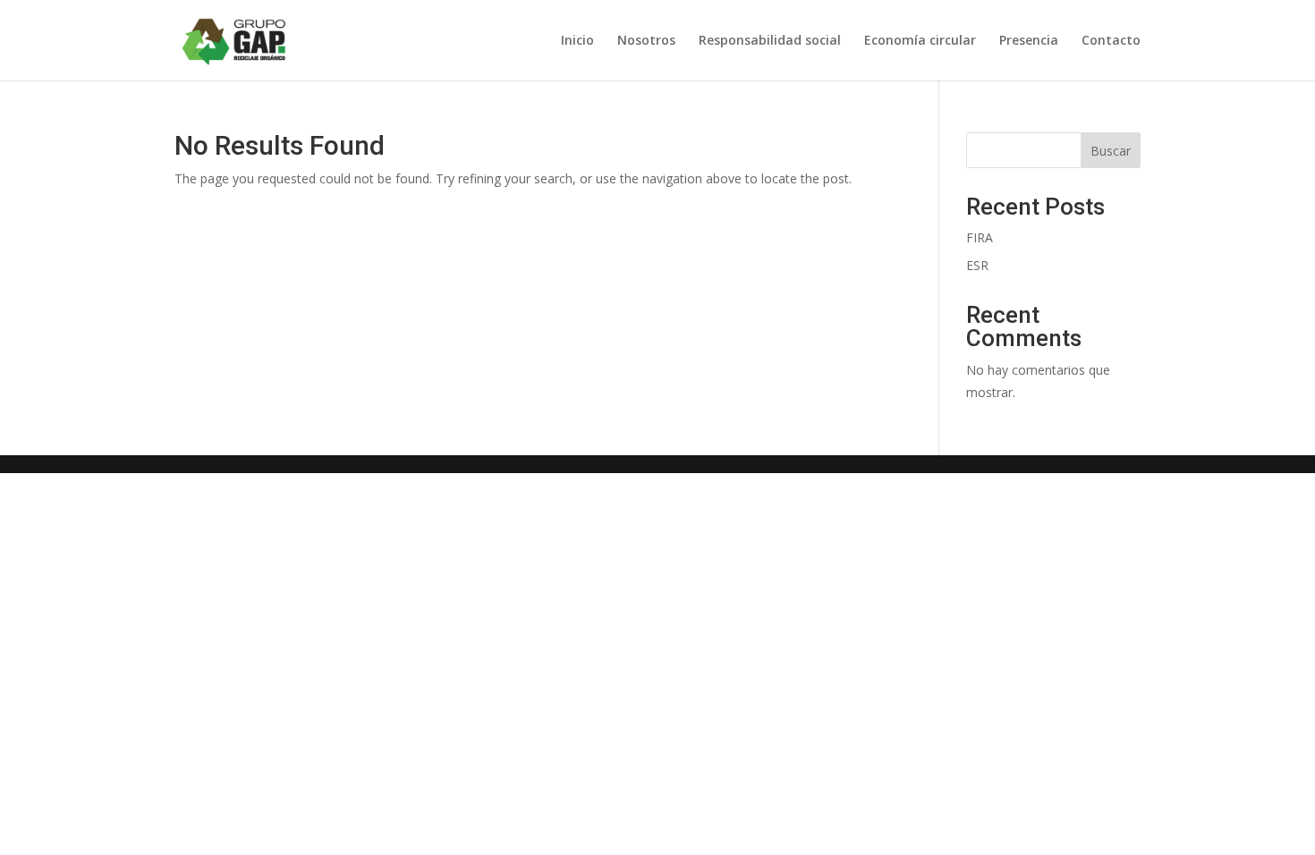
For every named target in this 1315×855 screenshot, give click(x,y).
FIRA (979, 237)
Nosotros (646, 41)
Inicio (577, 41)
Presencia (1028, 41)
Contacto (1111, 41)
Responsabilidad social (770, 41)
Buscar (1110, 150)
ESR (977, 265)
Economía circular (920, 41)
